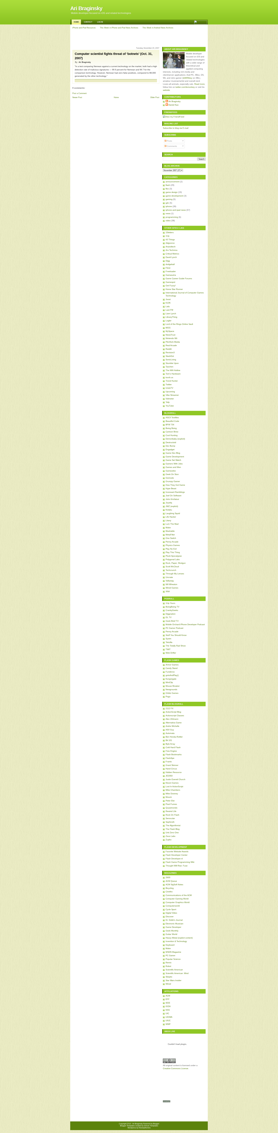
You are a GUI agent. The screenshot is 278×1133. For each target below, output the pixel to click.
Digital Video (171, 913)
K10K (168, 303)
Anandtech (170, 246)
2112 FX (169, 708)
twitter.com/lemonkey (185, 87)
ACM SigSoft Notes (174, 884)
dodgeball (170, 264)
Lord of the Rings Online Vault (179, 324)
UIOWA (169, 1017)
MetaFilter (170, 534)
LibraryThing (171, 317)
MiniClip (169, 682)
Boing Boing (171, 428)
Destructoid (171, 442)
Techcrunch (171, 570)
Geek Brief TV (172, 621)
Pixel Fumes (171, 804)
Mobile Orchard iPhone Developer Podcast (185, 624)
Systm (168, 638)
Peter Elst (170, 801)
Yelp (168, 402)
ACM (168, 996)
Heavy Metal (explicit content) (179, 938)
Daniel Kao (174, 105)
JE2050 (169, 776)
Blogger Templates (127, 1126)
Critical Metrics (172, 254)
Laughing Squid (173, 513)
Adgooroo (170, 243)
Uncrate (169, 577)
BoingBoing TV (172, 607)
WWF (168, 1024)
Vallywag (170, 581)
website (166, 90)
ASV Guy (170, 730)
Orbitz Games (172, 693)
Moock (169, 797)
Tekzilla (169, 642)
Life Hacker (171, 517)
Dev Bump (170, 446)
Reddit (169, 349)
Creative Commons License (175, 1068)
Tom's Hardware (173, 374)
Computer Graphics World (178, 902)
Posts (169, 141)
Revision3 (170, 352)
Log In (100, 22)
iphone (169, 206)
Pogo (168, 696)
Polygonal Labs (173, 559)
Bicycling (170, 888)
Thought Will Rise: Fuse (177, 866)
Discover (170, 916)
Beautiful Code (172, 421)
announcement (172, 181)
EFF (168, 999)
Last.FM (169, 310)
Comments (171, 146)
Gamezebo (171, 471)
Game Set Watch (173, 460)
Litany (168, 520)
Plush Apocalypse (174, 556)
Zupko (168, 839)
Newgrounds (171, 689)
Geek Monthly (172, 931)
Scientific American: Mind (177, 973)
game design (172, 192)
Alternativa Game (174, 722)
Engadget (170, 449)
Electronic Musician (174, 923)
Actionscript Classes (175, 715)
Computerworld (173, 906)
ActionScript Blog (173, 712)
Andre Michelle (172, 726)
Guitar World (171, 934)
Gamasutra (171, 275)
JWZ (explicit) (172, 506)
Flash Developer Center (177, 855)
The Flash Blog (173, 829)
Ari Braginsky (86, 8)
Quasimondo (171, 808)
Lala (168, 306)
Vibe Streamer (172, 395)
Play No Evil (171, 549)
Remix (168, 962)
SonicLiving (171, 359)
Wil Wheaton (171, 584)
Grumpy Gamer (173, 481)
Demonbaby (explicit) (175, 439)
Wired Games (172, 588)
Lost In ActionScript (174, 786)
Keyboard (170, 945)
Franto (169, 761)
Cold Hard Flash (173, 747)
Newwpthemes (145, 1128)
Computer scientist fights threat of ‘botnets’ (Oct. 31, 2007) (113, 56)
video (168, 220)
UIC (167, 1013)
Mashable (170, 531)
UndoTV (169, 388)
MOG (168, 328)
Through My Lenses (175, 573)
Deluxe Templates (151, 1126)
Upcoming (170, 391)
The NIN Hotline (173, 370)
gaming (169, 199)
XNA (168, 591)
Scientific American (174, 969)
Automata (170, 733)
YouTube (170, 406)
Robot (168, 966)
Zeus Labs (170, 836)
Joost (168, 299)
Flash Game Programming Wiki (180, 862)
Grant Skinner (172, 765)
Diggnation (170, 614)
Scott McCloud (172, 566)
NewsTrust (170, 335)
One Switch (171, 538)
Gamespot (170, 282)
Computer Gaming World (177, 899)
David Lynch (171, 257)
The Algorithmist (173, 825)
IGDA (168, 1006)
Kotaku (169, 510)
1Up (167, 236)
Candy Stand (172, 668)
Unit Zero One (172, 832)
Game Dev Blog (173, 453)
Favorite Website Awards (177, 851)
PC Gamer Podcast (174, 628)
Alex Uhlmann (172, 719)
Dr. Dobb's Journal (174, 920)
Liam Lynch (171, 313)
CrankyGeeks (172, 610)
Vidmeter (170, 399)
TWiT (168, 649)
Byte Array (170, 744)
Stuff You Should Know (176, 635)
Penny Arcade (172, 542)
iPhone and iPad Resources (84, 28)
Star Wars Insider (173, 980)
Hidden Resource (174, 772)
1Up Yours (170, 603)
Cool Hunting (172, 435)
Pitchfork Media (173, 342)
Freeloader (171, 271)
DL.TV (168, 617)
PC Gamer (170, 955)
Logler (168, 320)
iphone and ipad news (176, 210)
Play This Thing (173, 552)
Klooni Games (172, 783)
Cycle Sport (171, 909)
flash (168, 185)
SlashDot (170, 356)
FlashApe (170, 758)
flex (167, 189)
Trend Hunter (172, 381)
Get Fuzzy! (171, 285)
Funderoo (170, 672)
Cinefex (169, 891)
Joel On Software (173, 495)
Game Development (175, 456)
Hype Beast (171, 488)
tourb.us (169, 377)
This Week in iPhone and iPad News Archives (119, 28)
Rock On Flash (172, 815)
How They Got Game (175, 485)
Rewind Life (171, 811)
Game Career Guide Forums (179, 278)
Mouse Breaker (173, 686)
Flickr (168, 268)
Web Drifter (171, 653)
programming (172, 217)
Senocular (170, 818)
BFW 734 (170, 424)
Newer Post (77, 97)
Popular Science (173, 959)
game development (174, 196)
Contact (88, 22)
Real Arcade (171, 345)
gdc (167, 203)
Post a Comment (79, 93)
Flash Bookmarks (174, 754)
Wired (168, 984)
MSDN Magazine (173, 952)
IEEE (168, 1003)
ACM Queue (171, 881)
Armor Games (172, 665)
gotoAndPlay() (172, 675)
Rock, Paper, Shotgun (176, 563)
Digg (168, 261)
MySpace (170, 331)
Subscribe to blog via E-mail (175, 128)
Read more (199, 84)
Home (76, 22)
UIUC (168, 1020)
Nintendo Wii (171, 338)
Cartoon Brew (172, 432)
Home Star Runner (174, 289)
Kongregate (171, 679)
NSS (168, 1010)
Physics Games (173, 545)
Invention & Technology (176, 941)
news (168, 213)
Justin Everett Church (175, 779)
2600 (168, 877)
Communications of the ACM (179, 895)
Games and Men (173, 467)
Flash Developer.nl (174, 858)
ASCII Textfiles (172, 417)
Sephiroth (170, 822)
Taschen (169, 367)
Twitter (169, 384)
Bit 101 (169, 740)
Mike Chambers (173, 790)
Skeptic (169, 977)
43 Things (170, 239)
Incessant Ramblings (175, 492)
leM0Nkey (187, 78)
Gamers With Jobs (174, 464)
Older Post (154, 97)
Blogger (156, 1124)
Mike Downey (172, 793)
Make (168, 527)
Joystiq (169, 502)
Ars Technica (171, 250)
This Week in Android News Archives (157, 28)
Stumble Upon (172, 363)
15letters (170, 232)
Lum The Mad (172, 524)
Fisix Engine (171, 751)
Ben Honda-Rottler (174, 737)
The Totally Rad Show (176, 646)
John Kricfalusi (172, 499)
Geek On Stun (172, 474)
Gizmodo (170, 478)
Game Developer (173, 927)
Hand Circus (171, 768)
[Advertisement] (139, 37)
